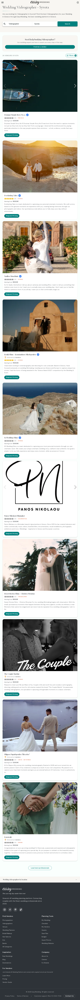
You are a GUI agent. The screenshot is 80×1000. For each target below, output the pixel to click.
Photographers (7, 920)
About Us (45, 956)
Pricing (4, 979)
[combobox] (19, 24)
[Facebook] (10, 910)
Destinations (6, 963)
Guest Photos (46, 940)
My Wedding (46, 920)
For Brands (45, 963)
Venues (4, 927)
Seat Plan (45, 933)
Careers (44, 959)
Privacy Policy (9, 996)
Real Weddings (7, 956)
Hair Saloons (6, 937)
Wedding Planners (8, 930)
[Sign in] (77, 2)
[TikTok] (21, 910)
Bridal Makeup (7, 933)
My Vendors (46, 927)
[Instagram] (4, 910)
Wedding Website (48, 943)
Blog (3, 959)
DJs (3, 940)
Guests (44, 930)
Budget (44, 937)
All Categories (7, 947)
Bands (4, 943)
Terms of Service (22, 996)
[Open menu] (2, 2)
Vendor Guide (7, 982)
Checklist (45, 923)
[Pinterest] (15, 910)
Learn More (6, 976)
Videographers (7, 923)
